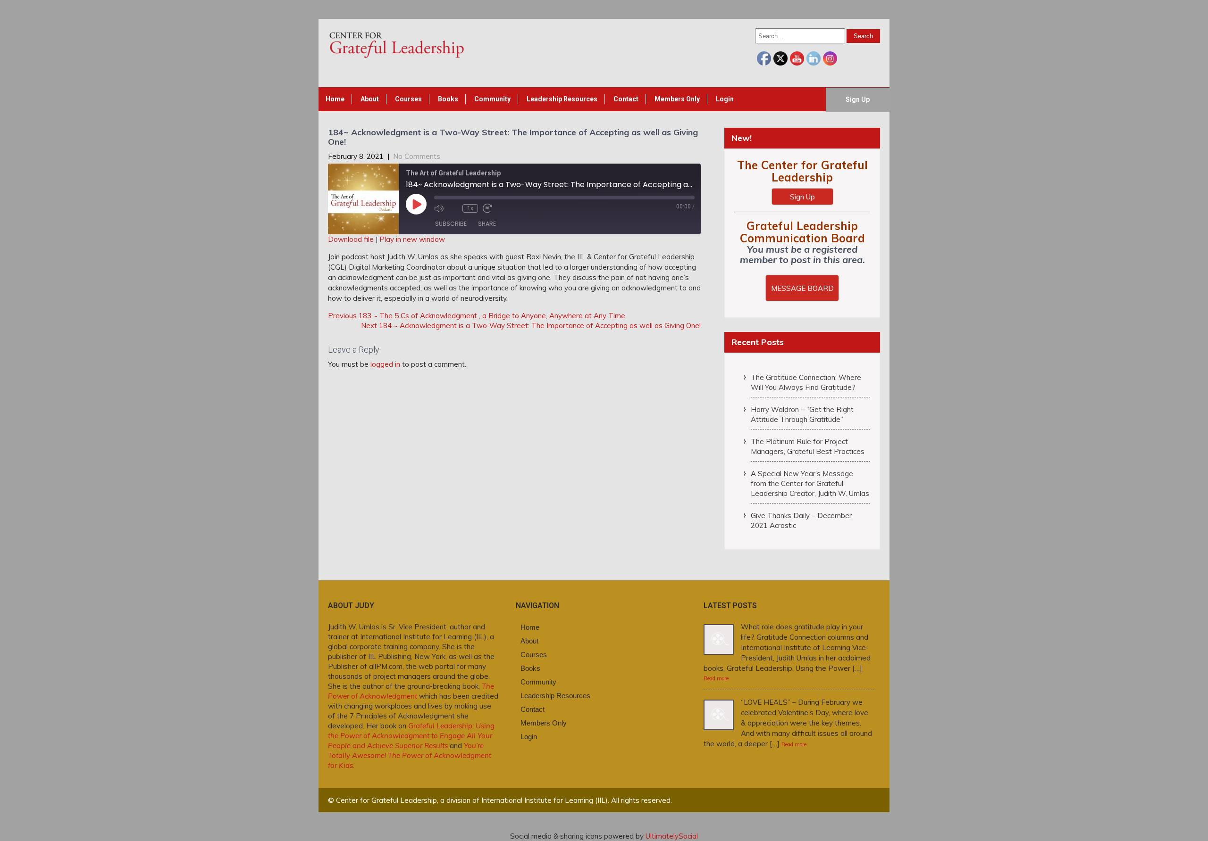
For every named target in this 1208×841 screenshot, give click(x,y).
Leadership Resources (562, 99)
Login (725, 99)
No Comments (416, 156)
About (370, 99)
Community (492, 99)
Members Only (677, 99)
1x (470, 208)
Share (487, 224)
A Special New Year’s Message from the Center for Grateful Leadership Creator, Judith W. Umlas (810, 483)
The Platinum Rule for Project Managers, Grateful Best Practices (807, 446)
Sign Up (858, 99)
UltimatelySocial (672, 836)
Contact (625, 99)
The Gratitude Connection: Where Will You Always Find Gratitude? (806, 382)
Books (448, 99)
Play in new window (412, 239)
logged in (385, 364)
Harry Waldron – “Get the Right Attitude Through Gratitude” (802, 414)
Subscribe (451, 224)
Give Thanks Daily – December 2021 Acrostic (801, 520)
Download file (351, 239)
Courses (408, 99)
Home (335, 99)
